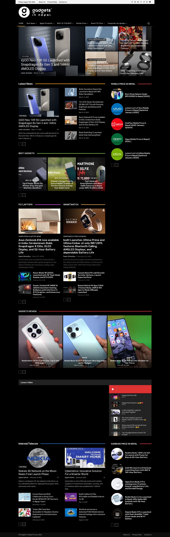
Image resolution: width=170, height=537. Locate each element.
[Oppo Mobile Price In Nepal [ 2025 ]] (117, 139)
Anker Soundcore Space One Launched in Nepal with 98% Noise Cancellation (90, 91)
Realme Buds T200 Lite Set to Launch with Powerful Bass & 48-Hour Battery (137, 455)
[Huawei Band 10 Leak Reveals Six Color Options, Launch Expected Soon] (69, 276)
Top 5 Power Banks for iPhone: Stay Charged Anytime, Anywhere (32, 185)
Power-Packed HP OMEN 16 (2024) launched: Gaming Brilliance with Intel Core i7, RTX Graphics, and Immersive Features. (46, 290)
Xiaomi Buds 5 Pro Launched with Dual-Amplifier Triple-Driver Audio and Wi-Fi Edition (138, 515)
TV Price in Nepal (127, 37)
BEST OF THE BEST (32, 180)
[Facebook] (132, 1)
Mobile (127, 91)
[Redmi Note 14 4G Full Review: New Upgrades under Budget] (85, 341)
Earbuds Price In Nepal (134, 450)
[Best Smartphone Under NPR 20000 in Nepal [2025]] (117, 94)
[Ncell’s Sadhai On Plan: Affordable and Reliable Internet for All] (71, 497)
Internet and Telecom (72, 467)
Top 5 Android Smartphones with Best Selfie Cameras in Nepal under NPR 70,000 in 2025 (91, 184)
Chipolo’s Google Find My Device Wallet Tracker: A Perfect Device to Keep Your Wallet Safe (62, 184)
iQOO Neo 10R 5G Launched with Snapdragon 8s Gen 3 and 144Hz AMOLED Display (38, 123)
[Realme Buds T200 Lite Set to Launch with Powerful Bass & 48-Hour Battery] (117, 454)
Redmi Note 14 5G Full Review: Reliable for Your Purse (129, 362)
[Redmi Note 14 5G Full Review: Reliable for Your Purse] (129, 341)
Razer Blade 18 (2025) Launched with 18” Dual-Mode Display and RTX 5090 (46, 275)
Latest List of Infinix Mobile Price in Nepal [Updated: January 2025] (137, 155)
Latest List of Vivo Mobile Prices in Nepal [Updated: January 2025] (137, 110)
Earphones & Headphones (96, 39)
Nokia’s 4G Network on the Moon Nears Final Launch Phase (37, 473)
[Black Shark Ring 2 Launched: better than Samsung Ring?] (135, 63)
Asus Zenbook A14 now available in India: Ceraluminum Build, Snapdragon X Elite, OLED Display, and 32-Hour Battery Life (39, 246)
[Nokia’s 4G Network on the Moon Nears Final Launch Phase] (39, 458)
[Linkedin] (138, 1)
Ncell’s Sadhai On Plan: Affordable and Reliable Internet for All (91, 496)
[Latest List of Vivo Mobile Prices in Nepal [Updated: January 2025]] (117, 109)
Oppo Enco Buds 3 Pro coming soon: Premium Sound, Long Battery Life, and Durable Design (137, 485)
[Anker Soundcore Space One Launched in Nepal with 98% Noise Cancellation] (71, 92)
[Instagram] (135, 1)
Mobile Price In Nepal (133, 105)
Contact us (147, 535)
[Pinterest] (141, 1)
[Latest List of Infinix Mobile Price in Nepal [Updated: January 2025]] (117, 154)
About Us (126, 535)
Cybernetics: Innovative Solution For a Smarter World (83, 473)
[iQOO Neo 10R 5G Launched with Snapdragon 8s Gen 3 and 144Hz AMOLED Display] (52, 51)
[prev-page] (20, 143)
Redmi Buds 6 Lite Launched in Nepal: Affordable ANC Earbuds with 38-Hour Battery (138, 500)
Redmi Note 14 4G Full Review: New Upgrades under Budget (85, 362)
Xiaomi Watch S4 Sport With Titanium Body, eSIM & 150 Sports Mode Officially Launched (90, 288)
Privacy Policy (137, 535)
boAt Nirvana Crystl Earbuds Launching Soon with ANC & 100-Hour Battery (138, 470)
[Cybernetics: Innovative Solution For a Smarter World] (85, 458)
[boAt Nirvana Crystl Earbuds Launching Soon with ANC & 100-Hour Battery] (117, 469)
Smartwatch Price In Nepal (74, 236)
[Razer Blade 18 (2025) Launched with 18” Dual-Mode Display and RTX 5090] (25, 276)
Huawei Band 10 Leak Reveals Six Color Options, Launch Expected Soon (91, 275)
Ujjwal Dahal (23, 477)
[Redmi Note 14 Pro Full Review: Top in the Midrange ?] (40, 341)
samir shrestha (24, 129)
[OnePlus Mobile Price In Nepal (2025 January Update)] (117, 124)
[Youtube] (149, 1)
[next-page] (24, 143)
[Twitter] (146, 1)
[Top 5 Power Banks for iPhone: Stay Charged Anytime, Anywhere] (33, 174)
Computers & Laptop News (96, 59)
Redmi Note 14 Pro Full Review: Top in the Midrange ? (40, 362)
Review (40, 357)
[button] (148, 23)
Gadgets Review (28, 311)
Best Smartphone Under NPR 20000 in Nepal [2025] (137, 95)
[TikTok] (143, 1)
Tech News (25, 56)
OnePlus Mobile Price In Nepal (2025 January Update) (135, 125)
